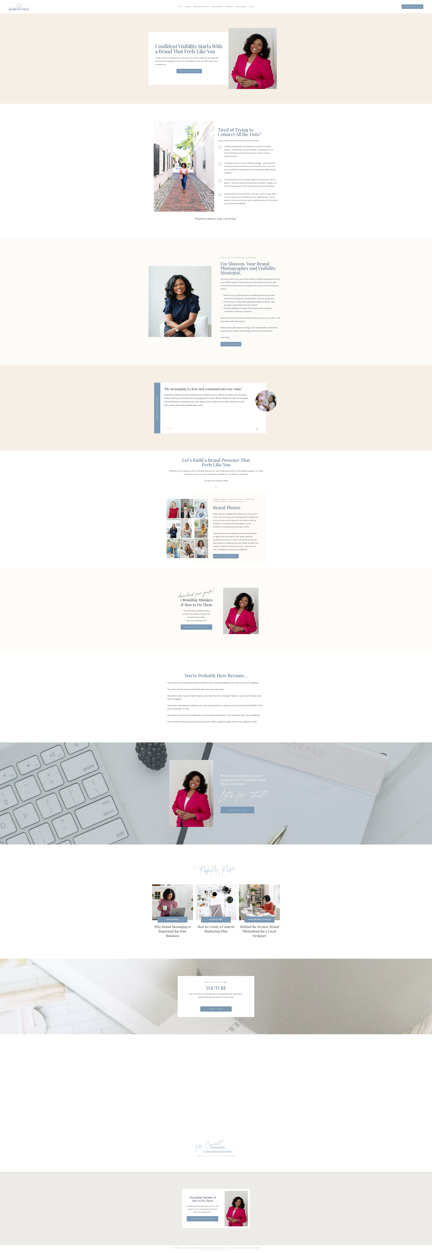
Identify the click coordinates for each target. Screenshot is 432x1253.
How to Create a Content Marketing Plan (215, 928)
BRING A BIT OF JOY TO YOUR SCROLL (218, 1156)
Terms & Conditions (222, 1250)
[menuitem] (180, 6)
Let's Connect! (209, 1144)
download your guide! (196, 593)
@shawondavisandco (217, 1151)
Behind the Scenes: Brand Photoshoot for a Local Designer (259, 931)
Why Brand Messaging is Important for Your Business (172, 931)
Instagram (217, 1147)
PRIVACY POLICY (207, 1250)
